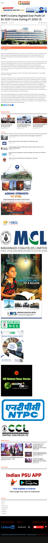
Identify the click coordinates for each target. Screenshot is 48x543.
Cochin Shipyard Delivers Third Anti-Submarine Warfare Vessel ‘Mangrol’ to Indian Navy (24, 125)
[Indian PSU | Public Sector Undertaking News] (24, 3)
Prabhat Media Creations (42, 534)
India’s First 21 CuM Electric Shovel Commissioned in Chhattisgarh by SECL (6, 125)
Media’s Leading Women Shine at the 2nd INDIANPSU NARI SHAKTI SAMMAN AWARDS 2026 (40, 454)
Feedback (4, 509)
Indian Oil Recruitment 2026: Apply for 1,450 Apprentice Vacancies (23, 158)
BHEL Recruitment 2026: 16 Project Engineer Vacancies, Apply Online (23, 141)
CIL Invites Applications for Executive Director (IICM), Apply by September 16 (25, 135)
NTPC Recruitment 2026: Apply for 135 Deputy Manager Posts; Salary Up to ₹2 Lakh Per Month (27, 153)
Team (3, 503)
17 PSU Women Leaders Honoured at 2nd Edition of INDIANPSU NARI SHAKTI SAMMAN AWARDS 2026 (39, 460)
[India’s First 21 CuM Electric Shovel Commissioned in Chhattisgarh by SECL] (8, 119)
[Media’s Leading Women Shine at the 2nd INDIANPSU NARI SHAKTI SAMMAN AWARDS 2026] (28, 454)
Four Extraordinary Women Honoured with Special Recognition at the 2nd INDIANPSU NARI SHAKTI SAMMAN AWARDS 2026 (39, 446)
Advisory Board (5, 507)
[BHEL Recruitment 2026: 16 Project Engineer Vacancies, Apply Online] (4, 143)
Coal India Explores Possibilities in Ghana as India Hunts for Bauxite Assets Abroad (40, 125)
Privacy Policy (4, 505)
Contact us (4, 513)
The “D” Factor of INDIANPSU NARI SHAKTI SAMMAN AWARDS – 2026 (12, 458)
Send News (4, 511)
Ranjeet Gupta (4, 22)
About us (3, 502)
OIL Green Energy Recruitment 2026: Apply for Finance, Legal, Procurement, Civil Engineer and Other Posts (26, 147)
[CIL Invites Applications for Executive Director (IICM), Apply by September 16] (4, 137)
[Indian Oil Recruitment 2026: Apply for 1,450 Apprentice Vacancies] (4, 160)
